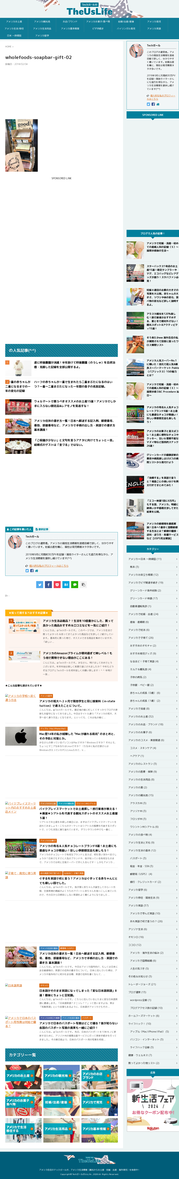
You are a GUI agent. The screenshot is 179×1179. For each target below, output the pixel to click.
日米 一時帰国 (14, 35)
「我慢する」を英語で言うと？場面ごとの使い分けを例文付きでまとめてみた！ (162, 481)
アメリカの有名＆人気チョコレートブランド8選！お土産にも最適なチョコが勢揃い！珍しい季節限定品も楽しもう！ (162, 415)
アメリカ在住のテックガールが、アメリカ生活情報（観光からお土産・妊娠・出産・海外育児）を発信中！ (89, 1169)
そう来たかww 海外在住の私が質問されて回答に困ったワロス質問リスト (162, 341)
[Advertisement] (61, 92)
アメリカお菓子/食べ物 (98, 21)
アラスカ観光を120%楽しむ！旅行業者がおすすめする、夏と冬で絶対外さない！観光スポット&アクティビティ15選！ (162, 321)
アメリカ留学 (42, 35)
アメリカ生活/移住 (14, 28)
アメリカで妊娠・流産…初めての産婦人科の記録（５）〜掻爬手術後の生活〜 (162, 247)
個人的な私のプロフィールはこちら (49, 566)
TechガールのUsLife (89, 9)
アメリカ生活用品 (42, 28)
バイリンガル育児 (126, 28)
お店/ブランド (70, 21)
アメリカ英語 (154, 28)
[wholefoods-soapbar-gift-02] (65, 584)
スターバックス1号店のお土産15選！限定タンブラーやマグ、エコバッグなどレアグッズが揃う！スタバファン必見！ (162, 273)
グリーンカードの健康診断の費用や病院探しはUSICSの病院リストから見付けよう (162, 458)
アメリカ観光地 (42, 21)
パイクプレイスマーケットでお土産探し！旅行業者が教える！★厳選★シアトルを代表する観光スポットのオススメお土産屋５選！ (78, 813)
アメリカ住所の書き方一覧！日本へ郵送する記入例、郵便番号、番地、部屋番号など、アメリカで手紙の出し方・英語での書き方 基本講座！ (74, 425)
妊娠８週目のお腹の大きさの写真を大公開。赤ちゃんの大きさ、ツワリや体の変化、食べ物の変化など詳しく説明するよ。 (162, 297)
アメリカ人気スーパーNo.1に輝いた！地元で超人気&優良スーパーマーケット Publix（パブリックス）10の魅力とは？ (163, 368)
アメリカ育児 (154, 21)
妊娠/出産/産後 (126, 21)
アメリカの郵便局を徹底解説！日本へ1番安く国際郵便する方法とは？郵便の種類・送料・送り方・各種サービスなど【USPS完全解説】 (162, 531)
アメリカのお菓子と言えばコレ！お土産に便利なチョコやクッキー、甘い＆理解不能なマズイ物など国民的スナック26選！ (162, 438)
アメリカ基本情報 (70, 28)
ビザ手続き (98, 28)
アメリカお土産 (14, 21)
